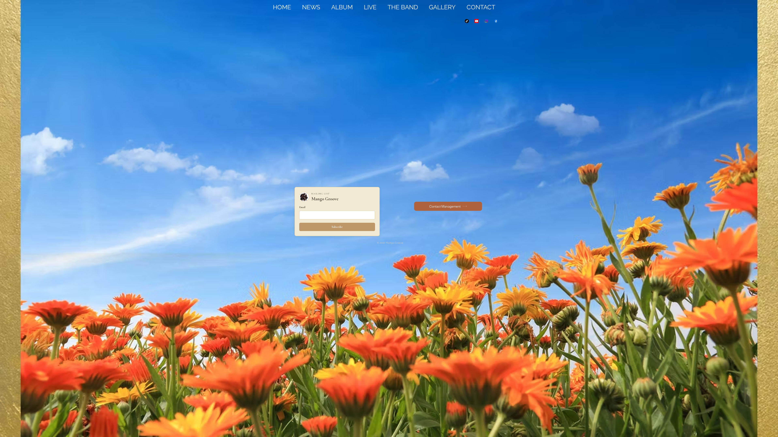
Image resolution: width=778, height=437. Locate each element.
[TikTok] (467, 21)
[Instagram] (486, 21)
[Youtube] (476, 21)
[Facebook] (496, 21)
